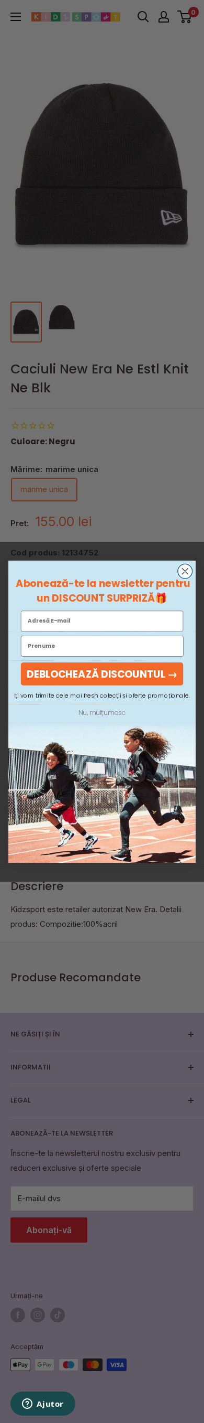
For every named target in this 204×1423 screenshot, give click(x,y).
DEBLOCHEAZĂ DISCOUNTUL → (102, 673)
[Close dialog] (185, 571)
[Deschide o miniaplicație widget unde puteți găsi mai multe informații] (42, 1405)
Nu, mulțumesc (102, 713)
